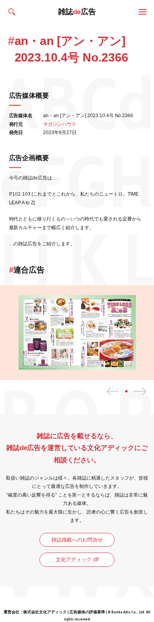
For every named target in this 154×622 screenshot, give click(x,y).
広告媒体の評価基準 (87, 612)
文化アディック (74, 559)
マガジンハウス (59, 124)
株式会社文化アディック (45, 612)
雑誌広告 (77, 11)
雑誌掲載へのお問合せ (77, 540)
